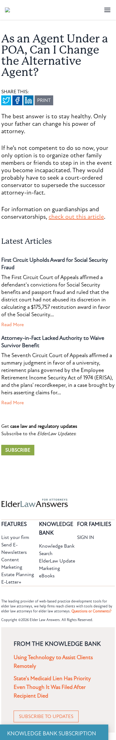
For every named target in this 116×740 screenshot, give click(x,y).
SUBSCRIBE (17, 450)
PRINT (44, 100)
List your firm (15, 537)
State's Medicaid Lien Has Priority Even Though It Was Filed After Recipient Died (52, 687)
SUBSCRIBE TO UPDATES (46, 716)
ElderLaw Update (57, 561)
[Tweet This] (6, 100)
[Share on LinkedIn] (28, 100)
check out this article (76, 217)
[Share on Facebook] (17, 100)
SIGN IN (85, 537)
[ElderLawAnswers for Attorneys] (38, 503)
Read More (12, 325)
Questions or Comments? (91, 611)
